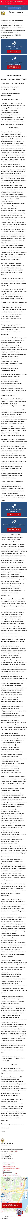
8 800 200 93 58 (13, 1151)
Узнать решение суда (14, 8)
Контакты (22, 6)
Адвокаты (6, 6)
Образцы (14, 6)
